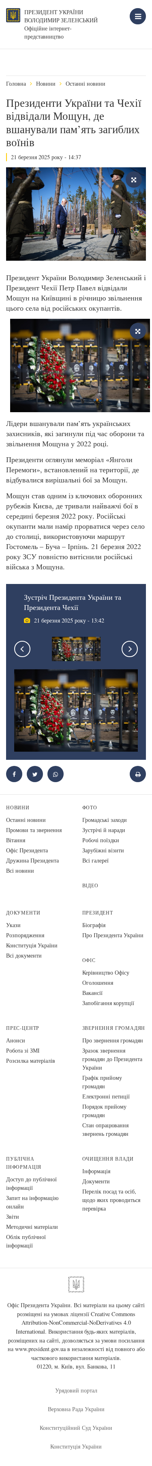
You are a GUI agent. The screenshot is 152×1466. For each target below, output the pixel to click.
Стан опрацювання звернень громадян (105, 1129)
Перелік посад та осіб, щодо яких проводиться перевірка (111, 1199)
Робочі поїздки (100, 840)
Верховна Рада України (76, 1409)
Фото (89, 807)
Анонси (15, 1040)
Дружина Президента (32, 860)
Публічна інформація (23, 1163)
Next (130, 649)
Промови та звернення (34, 830)
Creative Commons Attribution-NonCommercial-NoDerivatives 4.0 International (75, 1322)
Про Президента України (112, 935)
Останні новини (85, 83)
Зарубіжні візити (103, 850)
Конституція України (32, 945)
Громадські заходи (104, 820)
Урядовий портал (76, 1390)
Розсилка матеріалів (30, 1060)
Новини (46, 83)
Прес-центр (22, 1028)
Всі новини (20, 870)
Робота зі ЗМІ (23, 1050)
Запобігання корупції (108, 1003)
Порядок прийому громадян (104, 1111)
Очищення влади (108, 1159)
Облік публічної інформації (26, 1241)
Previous (22, 649)
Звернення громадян (114, 1028)
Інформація (96, 1171)
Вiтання (15, 840)
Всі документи (24, 955)
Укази (13, 925)
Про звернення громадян (112, 1040)
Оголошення (97, 982)
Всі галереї (95, 860)
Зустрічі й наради (103, 830)
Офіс (89, 960)
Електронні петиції (106, 1096)
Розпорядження (25, 935)
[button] (35, 774)
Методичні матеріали (32, 1226)
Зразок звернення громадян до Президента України (112, 1059)
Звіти (12, 1216)
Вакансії (92, 993)
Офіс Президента (27, 850)
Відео (90, 885)
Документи (23, 913)
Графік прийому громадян (102, 1082)
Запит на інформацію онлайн (32, 1202)
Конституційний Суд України (76, 1427)
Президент (97, 913)
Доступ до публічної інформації (31, 1183)
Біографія (93, 925)
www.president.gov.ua (40, 1349)
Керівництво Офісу (105, 972)
